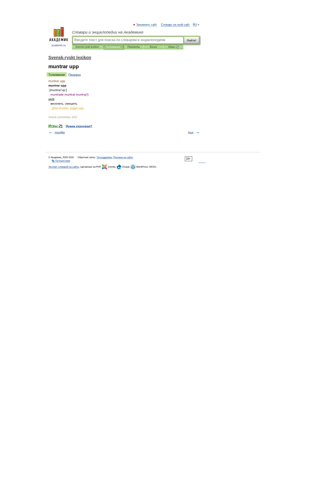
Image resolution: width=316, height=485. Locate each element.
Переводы (133, 46)
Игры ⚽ (173, 46)
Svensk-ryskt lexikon (87, 46)
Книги (153, 46)
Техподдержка (104, 157)
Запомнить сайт (147, 24)
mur (190, 132)
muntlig (60, 132)
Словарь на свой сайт (175, 24)
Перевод (74, 74)
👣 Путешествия (61, 160)
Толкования (113, 46)
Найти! (191, 40)
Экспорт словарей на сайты (63, 166)
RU (195, 24)
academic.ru (58, 45)
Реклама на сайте (123, 157)
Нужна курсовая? (79, 126)
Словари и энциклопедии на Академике (107, 32)
